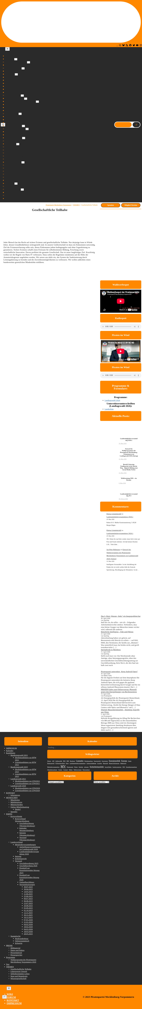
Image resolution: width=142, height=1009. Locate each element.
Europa (124, 761)
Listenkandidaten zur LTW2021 (27, 783)
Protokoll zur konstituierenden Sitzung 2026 (29, 877)
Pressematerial (16, 953)
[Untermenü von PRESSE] (16, 183)
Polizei (76, 767)
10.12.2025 (28, 917)
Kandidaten (10, 753)
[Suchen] (136, 124)
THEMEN (10, 967)
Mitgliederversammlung (53, 767)
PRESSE (9, 946)
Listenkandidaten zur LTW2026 (27, 791)
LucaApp (99, 763)
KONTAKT (10, 793)
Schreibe (81, 767)
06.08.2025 (28, 901)
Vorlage (60, 769)
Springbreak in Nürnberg (111, 650)
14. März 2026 (122, 473)
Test (7, 964)
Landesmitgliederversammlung (78, 763)
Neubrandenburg (21, 939)
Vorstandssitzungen (27, 885)
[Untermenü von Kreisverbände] (22, 95)
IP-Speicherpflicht (60, 763)
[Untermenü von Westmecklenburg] (25, 99)
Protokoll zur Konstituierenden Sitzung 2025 (29, 870)
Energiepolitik (114, 761)
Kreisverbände (16, 816)
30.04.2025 (28, 889)
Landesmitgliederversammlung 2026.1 (129, 439)
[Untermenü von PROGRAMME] (23, 138)
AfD (53, 761)
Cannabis (79, 761)
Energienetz (105, 761)
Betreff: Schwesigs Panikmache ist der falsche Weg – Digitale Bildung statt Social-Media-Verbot (129, 467)
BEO (64, 761)
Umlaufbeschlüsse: (26, 882)
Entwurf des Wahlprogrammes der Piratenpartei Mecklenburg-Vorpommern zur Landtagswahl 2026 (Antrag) (129, 452)
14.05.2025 (28, 892)
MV (63, 766)
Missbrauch (123, 763)
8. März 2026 (122, 483)
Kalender (9, 751)
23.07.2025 (28, 903)
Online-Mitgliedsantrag (20, 807)
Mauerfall (105, 763)
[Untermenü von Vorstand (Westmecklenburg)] (37, 102)
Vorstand (18, 861)
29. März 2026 (122, 443)
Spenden (110, 205)
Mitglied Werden (130, 205)
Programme (10, 957)
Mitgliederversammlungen (25, 845)
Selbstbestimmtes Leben (20, 974)
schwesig (86, 767)
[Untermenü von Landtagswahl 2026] (27, 129)
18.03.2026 (28, 932)
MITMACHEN (12, 798)
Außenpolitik (58, 761)
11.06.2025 (28, 894)
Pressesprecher (16, 955)
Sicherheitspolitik (97, 767)
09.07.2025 (28, 899)
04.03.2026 (28, 929)
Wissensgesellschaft (18, 978)
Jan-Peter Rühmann (113, 549)
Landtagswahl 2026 (112, 400)
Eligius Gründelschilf (113, 514)
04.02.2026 (28, 924)
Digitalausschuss (88, 761)
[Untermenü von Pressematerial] (22, 189)
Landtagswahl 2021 (18, 779)
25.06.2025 (28, 896)
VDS (123, 767)
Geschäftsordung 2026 (28, 866)
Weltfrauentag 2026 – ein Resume (129, 479)
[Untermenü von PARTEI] (15, 59)
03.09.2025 (28, 908)
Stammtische (16, 936)
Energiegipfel (97, 761)
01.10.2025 (28, 910)
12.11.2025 (28, 913)
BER (68, 761)
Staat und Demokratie (19, 976)
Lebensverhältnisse (91, 763)
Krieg (67, 763)
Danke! (18, 809)
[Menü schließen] (7, 49)
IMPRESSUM (11, 748)
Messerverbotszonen (114, 763)
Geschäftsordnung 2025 (28, 863)
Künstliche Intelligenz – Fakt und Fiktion (117, 632)
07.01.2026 (28, 920)
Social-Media (108, 767)
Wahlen (71, 769)
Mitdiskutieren (16, 802)
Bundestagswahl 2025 (19, 767)
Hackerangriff (50, 763)
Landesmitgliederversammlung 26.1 (129, 495)
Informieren (15, 795)
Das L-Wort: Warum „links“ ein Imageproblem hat (120, 616)
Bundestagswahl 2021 (19, 755)
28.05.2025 (28, 934)
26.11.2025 (28, 915)
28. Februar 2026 (123, 499)
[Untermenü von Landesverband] (23, 68)
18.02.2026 (28, 927)
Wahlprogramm (78, 769)
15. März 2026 (122, 459)
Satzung (18, 856)
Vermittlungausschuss (131, 767)
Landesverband (17, 842)
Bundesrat (72, 761)
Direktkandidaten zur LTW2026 (27, 788)
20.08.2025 (28, 906)
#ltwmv (49, 761)
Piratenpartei (70, 767)
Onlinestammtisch (22, 941)
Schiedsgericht (21, 859)
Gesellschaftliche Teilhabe (21, 969)
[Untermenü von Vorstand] (16, 74)
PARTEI (9, 814)
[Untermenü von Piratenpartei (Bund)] (28, 62)
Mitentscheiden (17, 805)
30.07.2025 (28, 887)
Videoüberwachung (52, 769)
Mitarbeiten (15, 800)
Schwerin (18, 943)
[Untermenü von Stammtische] (20, 114)
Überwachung (86, 769)
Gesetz (129, 761)
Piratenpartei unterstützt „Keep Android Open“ (119, 672)
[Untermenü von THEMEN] (17, 144)
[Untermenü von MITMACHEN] (23, 162)
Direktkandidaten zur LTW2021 (27, 781)
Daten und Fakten (17, 950)
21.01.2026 (28, 922)
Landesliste (109, 409)
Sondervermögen (116, 767)
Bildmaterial (15, 948)
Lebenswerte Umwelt (19, 971)
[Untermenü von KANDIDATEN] (23, 126)
